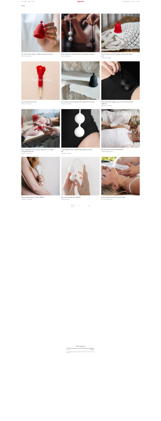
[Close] (158, 394)
